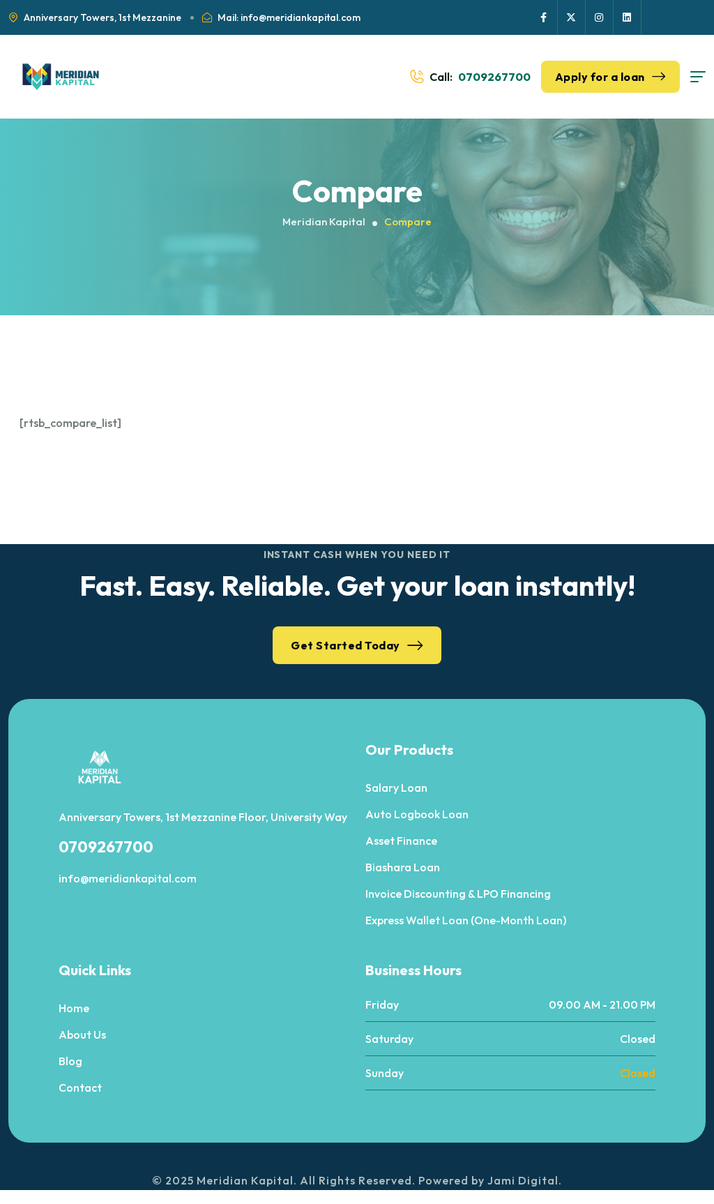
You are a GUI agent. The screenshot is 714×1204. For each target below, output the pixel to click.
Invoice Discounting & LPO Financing (458, 894)
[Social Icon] (544, 17)
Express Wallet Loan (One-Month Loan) (465, 920)
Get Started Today (345, 645)
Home (74, 1008)
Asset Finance (401, 841)
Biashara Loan (402, 867)
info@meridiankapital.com (128, 878)
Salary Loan (396, 788)
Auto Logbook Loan (417, 814)
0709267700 (494, 77)
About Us (82, 1034)
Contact (80, 1087)
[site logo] (60, 77)
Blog (70, 1061)
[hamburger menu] (698, 76)
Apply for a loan (600, 77)
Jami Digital (523, 1180)
